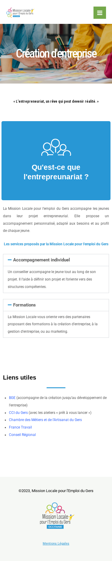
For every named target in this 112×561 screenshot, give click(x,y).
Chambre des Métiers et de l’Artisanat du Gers (45, 420)
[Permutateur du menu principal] (99, 13)
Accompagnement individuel (41, 260)
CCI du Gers (18, 413)
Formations (24, 305)
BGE (12, 398)
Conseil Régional (22, 435)
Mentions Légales (56, 543)
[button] (56, 260)
